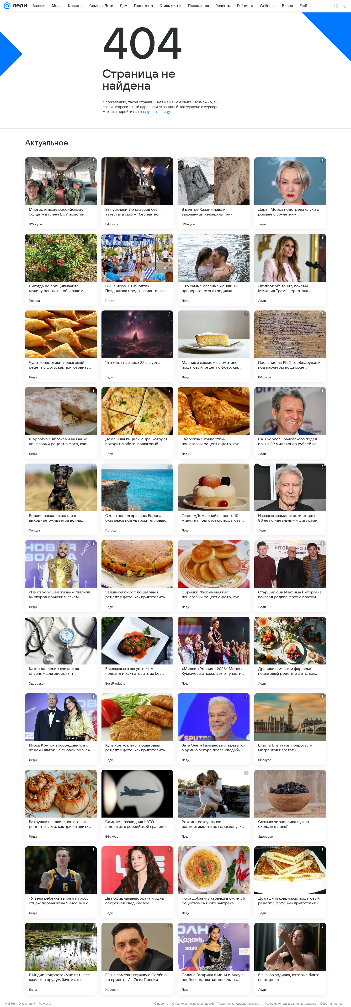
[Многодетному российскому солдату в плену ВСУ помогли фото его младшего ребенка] (61, 193)
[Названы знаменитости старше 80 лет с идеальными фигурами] (290, 499)
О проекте (161, 1003)
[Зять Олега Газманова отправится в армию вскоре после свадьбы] (214, 729)
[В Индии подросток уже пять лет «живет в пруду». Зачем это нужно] (61, 959)
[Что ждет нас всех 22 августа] (137, 346)
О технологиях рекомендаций (193, 1003)
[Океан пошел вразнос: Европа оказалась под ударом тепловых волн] (137, 499)
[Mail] (7, 5)
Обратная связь (331, 1003)
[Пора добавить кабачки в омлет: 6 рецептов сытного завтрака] (214, 882)
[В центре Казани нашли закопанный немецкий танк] (214, 193)
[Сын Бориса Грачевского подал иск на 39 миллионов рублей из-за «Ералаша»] (290, 423)
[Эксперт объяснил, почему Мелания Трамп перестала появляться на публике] (290, 270)
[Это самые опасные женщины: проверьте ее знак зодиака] (214, 270)
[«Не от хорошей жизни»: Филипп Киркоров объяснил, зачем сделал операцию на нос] (61, 576)
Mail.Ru (10, 1003)
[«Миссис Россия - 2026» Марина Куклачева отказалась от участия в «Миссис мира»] (214, 652)
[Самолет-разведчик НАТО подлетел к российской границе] (137, 805)
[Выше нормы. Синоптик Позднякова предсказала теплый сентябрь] (137, 270)
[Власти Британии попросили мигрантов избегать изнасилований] (290, 729)
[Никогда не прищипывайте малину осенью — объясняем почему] (61, 270)
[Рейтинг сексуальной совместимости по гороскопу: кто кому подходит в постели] (214, 805)
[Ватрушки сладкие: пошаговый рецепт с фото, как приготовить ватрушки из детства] (61, 805)
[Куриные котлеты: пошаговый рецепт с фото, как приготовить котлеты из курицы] (137, 729)
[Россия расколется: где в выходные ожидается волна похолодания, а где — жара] (61, 499)
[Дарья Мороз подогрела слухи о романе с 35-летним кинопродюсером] (290, 193)
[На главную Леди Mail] (19, 5)
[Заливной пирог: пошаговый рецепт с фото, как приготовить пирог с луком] (137, 576)
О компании (27, 1003)
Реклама (45, 1003)
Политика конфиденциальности (239, 1003)
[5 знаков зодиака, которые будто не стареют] (290, 959)
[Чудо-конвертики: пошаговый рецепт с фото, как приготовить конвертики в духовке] (61, 346)
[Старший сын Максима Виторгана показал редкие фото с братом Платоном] (290, 576)
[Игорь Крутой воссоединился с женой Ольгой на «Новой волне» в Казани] (61, 729)
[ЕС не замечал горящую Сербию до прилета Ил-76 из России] (137, 959)
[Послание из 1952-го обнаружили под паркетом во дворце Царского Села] (290, 346)
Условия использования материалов (290, 1003)
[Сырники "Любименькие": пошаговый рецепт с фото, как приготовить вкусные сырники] (214, 576)
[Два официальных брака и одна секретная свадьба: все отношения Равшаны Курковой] (137, 882)
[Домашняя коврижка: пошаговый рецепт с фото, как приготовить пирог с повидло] (290, 882)
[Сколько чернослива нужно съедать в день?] (290, 805)
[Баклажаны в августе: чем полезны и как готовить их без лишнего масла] (137, 652)
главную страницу (154, 111)
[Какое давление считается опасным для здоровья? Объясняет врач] (61, 652)
